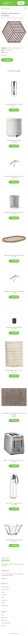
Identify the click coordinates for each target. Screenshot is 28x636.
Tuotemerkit (10, 48)
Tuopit (2, 597)
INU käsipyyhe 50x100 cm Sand (14, 370)
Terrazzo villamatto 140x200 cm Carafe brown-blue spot (14, 414)
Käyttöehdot (4, 620)
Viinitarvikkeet (4, 605)
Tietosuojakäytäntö (6, 623)
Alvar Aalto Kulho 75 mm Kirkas (14, 540)
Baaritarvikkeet (5, 587)
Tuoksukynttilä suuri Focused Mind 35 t (14, 212)
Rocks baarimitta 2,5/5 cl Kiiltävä (14, 104)
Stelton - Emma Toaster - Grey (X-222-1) (14, 460)
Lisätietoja (7, 59)
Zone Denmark (18, 48)
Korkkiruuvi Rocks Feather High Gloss (14, 176)
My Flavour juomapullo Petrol (14, 503)
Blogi (2, 615)
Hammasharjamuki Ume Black (14, 327)
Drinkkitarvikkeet (5, 589)
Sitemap (3, 625)
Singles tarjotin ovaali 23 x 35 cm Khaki (14, 255)
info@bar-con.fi (5, 578)
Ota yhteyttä (4, 617)
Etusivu (3, 18)
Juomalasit (4, 595)
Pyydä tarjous (21, 3)
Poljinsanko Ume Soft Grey (14, 140)
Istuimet (3, 592)
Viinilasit (3, 603)
